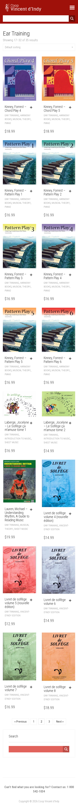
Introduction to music (18, 438)
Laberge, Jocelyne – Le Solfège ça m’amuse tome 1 (17, 426)
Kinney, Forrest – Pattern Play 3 (15, 276)
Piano (8, 123)
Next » (60, 721)
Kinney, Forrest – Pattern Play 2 (54, 192)
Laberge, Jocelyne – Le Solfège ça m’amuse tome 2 (56, 426)
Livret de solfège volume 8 (55, 689)
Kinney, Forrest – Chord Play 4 (15, 108)
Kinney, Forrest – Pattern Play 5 (15, 360)
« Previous (20, 721)
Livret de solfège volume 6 (55, 602)
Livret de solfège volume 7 (16, 688)
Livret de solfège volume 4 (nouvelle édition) (56, 517)
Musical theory (22, 119)
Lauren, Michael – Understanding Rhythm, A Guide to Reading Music (17, 514)
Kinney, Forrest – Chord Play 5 (54, 108)
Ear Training (12, 115)
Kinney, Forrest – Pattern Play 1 (15, 192)
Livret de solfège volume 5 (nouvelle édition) (17, 603)
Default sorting (12, 47)
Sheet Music (12, 442)
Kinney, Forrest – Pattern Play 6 (54, 360)
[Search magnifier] (72, 18)
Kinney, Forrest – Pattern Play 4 (54, 276)
